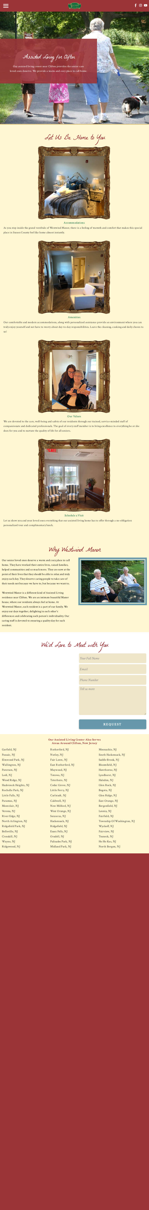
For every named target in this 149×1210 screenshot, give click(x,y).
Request (112, 724)
